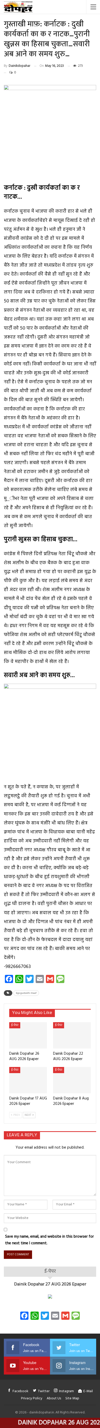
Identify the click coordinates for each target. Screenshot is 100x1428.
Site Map (72, 1398)
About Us (54, 1398)
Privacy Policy (31, 1398)
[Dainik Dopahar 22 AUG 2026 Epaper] (72, 1035)
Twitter (43, 1391)
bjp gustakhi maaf (26, 993)
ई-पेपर (14, 1025)
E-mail (88, 1391)
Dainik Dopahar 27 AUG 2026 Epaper (50, 1284)
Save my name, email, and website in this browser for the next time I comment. (49, 1240)
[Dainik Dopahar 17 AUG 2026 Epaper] (28, 1080)
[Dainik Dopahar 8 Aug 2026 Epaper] (72, 1080)
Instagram (66, 1391)
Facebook (20, 1391)
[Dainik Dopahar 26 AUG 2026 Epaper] (28, 1035)
